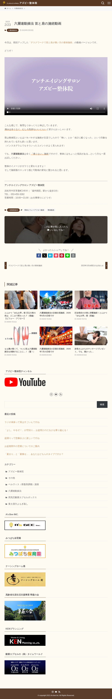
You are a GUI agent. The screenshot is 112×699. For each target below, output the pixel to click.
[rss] (60, 394)
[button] (38, 255)
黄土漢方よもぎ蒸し (18, 504)
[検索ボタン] (103, 3)
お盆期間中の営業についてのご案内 (22, 446)
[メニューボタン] (109, 3)
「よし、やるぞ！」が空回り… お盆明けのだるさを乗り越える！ (36, 430)
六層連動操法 (12, 30)
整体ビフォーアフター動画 (34, 210)
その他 (11, 478)
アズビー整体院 (16, 471)
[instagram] (51, 394)
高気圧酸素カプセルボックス (22, 497)
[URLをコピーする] (73, 255)
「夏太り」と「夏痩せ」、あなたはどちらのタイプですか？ (34, 454)
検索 (102, 404)
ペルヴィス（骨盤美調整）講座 (23, 484)
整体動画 (51, 210)
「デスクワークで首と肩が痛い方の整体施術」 (51, 42)
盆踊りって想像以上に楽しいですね (22, 438)
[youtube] (56, 394)
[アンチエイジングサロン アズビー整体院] (19, 3)
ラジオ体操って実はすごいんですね (22, 422)
